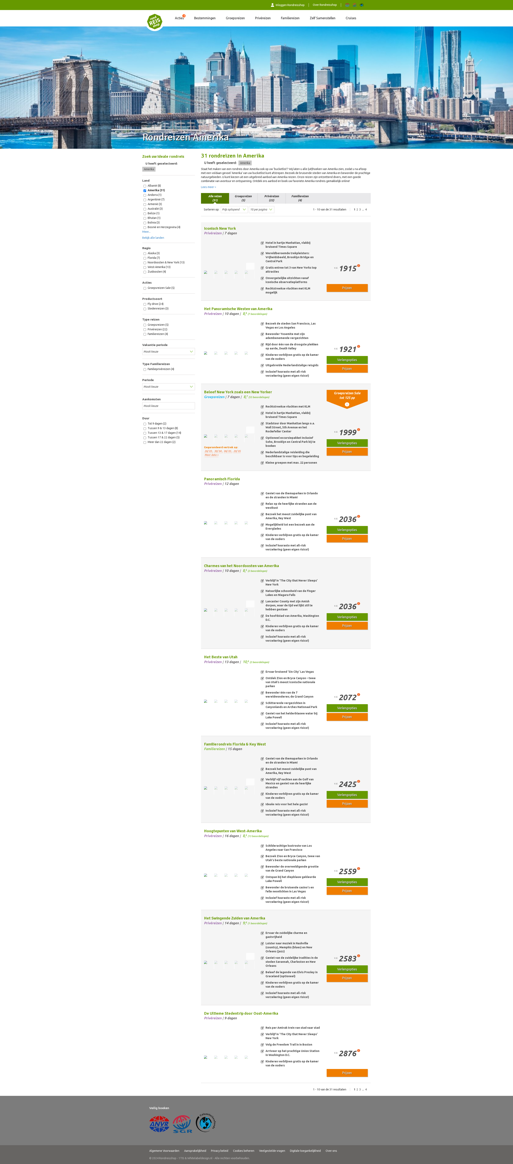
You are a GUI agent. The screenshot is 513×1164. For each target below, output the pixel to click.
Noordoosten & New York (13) (166, 262)
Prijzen (347, 288)
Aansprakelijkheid (195, 1150)
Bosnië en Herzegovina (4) (163, 227)
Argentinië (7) (156, 199)
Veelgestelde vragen (272, 1150)
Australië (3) (155, 208)
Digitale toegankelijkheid (305, 1150)
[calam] (362, 5)
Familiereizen (290, 18)
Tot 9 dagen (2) (156, 423)
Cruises (351, 18)
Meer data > (211, 454)
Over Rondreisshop (325, 4)
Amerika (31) (156, 190)
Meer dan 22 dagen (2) (161, 442)
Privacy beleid (219, 1150)
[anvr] (347, 5)
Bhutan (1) (154, 217)
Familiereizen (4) (157, 334)
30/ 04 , (218, 451)
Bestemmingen (205, 18)
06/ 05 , (228, 451)
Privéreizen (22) (157, 329)
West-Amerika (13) (159, 267)
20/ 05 (237, 451)
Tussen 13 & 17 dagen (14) (164, 432)
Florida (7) (153, 257)
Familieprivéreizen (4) (160, 369)
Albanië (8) (154, 185)
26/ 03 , (209, 451)
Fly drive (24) (155, 303)
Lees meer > (208, 187)
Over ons (331, 1150)
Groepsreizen (235, 18)
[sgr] (355, 5)
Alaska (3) (153, 253)
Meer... (146, 231)
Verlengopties (347, 360)
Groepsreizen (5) (158, 324)
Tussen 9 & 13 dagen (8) (162, 428)
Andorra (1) (154, 194)
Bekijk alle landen (153, 237)
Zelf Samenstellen (322, 18)
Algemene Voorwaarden (164, 1150)
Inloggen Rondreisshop (290, 5)
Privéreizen (263, 18)
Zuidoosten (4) (156, 271)
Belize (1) (153, 213)
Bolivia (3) (153, 222)
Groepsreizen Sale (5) (161, 287)
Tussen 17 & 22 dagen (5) (163, 437)
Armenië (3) (154, 204)
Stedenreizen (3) (158, 308)
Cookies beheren (243, 1150)
